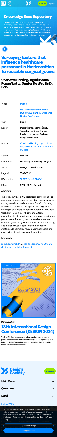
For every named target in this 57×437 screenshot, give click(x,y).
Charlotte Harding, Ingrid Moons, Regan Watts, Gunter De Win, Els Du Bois (36, 146)
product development (20, 247)
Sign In (51, 3)
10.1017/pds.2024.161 (31, 179)
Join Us (42, 3)
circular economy (31, 243)
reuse (4, 243)
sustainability (14, 243)
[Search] (10, 3)
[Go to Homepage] (28, 3)
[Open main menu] (3, 3)
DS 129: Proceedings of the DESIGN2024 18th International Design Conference (36, 112)
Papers (23, 103)
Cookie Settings (29, 426)
